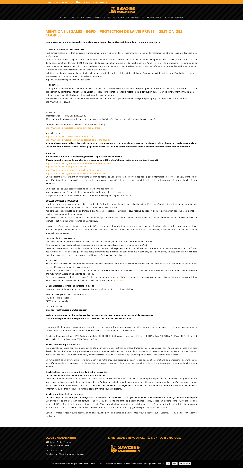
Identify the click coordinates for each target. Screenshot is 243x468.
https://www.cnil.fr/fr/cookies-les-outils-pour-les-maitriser (73, 128)
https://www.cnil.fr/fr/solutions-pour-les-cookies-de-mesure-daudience (79, 139)
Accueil (64, 17)
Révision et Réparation (131, 17)
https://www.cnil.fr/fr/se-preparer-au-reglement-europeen (73, 170)
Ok (168, 464)
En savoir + (185, 464)
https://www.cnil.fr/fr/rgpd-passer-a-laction (66, 166)
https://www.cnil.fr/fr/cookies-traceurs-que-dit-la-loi (70, 136)
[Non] (239, 464)
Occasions (153, 17)
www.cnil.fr (119, 280)
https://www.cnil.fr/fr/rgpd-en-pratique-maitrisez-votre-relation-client (78, 163)
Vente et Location (105, 17)
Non (174, 464)
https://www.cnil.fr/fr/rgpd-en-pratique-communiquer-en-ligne (75, 173)
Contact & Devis (174, 17)
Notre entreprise (81, 17)
